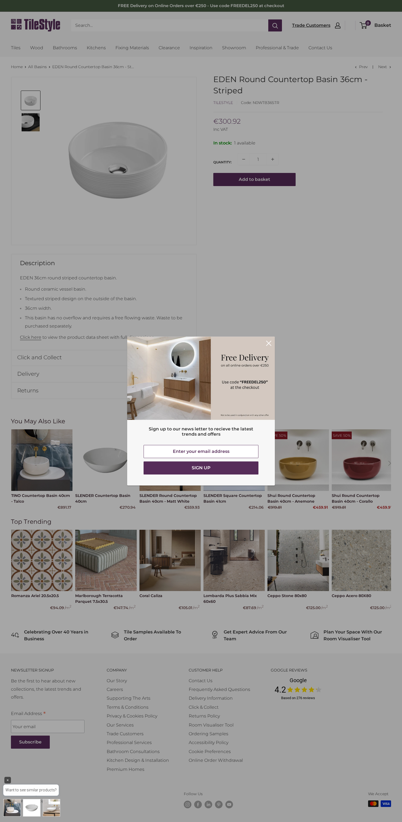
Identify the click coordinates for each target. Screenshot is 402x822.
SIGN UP (201, 467)
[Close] (269, 343)
